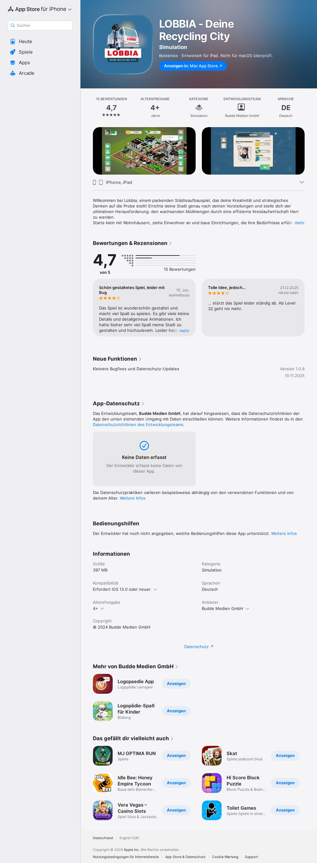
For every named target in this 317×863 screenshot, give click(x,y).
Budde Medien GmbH (222, 608)
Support (251, 857)
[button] (40, 41)
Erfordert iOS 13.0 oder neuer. (122, 589)
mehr (300, 222)
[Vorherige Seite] (86, 108)
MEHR (184, 330)
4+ (95, 608)
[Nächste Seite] (310, 108)
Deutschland (103, 838)
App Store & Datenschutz (185, 857)
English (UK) (129, 838)
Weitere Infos (132, 498)
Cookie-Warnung (225, 857)
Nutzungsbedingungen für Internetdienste (126, 857)
